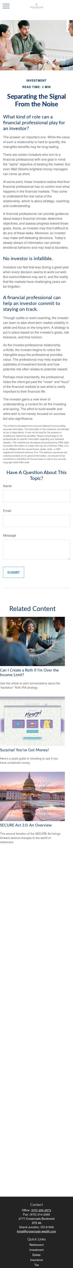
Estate (36, 1255)
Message (9, 535)
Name (7, 486)
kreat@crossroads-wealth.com (36, 1231)
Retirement (36, 1245)
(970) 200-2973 (41, 1210)
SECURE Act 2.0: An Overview (26, 825)
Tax (36, 1265)
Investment (36, 1250)
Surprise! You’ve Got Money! (24, 750)
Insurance (36, 1260)
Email (7, 510)
